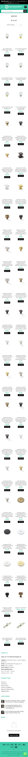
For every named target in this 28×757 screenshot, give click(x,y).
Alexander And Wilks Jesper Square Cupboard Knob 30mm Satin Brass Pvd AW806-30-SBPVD (20, 201)
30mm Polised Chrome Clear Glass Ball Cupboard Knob (21, 108)
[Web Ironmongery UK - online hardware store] (13, 7)
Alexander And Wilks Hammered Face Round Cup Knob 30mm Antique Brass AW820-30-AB (21, 295)
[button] (2, 7)
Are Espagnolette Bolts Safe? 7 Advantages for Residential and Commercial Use (13, 707)
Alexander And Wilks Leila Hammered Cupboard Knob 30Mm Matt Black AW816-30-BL (7, 609)
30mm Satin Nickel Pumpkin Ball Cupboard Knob (7, 50)
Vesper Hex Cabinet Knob (20, 607)
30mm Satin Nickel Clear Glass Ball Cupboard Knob (20, 79)
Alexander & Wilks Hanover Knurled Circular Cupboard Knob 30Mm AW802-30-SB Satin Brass (7, 170)
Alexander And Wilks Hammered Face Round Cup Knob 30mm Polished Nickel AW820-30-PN (20, 358)
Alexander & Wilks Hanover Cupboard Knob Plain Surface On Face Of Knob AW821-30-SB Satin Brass (21, 483)
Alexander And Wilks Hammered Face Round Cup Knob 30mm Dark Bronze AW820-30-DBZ (20, 327)
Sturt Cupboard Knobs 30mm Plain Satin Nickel (21, 639)
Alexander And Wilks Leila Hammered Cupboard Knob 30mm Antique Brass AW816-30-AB (7, 232)
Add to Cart (21, 611)
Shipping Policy (5, 691)
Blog (14, 749)
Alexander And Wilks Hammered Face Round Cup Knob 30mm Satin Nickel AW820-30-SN (21, 389)
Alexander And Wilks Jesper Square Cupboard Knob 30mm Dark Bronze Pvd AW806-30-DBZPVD (21, 169)
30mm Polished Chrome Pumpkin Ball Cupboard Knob (7, 79)
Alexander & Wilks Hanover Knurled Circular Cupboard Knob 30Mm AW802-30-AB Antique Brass (7, 139)
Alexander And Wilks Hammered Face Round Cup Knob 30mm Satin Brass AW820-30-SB (7, 389)
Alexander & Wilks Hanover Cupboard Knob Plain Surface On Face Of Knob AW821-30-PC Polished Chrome (20, 452)
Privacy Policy (4, 685)
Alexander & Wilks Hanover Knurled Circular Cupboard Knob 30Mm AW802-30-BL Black (20, 138)
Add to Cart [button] (7, 55)
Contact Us (4, 683)
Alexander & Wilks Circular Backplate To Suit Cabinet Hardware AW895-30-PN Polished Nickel (7, 578)
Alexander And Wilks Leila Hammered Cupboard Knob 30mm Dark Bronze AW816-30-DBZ (20, 232)
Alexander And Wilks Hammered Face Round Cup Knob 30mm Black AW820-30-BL (7, 327)
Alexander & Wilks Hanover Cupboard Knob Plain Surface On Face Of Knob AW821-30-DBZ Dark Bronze (7, 452)
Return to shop (14, 735)
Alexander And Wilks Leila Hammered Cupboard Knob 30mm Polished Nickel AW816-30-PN (7, 264)
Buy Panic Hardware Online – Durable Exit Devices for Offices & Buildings (15, 701)
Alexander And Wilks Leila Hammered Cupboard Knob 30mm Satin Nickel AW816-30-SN (7, 296)
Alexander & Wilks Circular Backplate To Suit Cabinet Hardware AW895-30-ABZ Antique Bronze (20, 515)
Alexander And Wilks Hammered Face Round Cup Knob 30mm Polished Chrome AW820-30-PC (7, 358)
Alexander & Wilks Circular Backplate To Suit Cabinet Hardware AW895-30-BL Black (7, 546)
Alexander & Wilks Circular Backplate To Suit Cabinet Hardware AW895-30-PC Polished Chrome (20, 547)
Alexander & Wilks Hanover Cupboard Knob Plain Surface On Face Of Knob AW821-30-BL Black (20, 420)
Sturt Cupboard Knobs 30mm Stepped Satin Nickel (7, 639)
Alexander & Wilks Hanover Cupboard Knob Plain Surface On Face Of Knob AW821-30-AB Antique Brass (7, 420)
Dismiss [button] (22, 3)
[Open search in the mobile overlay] (14, 11)
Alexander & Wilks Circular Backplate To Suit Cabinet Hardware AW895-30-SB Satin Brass (21, 577)
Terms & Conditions (6, 687)
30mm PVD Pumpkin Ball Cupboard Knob (20, 49)
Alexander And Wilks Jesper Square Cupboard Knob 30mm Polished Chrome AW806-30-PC (7, 201)
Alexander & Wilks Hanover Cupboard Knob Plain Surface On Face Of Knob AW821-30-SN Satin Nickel (7, 515)
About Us (3, 682)
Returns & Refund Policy (7, 689)
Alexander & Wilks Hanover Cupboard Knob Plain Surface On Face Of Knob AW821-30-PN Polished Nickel (7, 483)
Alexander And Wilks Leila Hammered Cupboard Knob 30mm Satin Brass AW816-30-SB (21, 263)
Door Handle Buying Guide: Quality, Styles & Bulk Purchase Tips (14, 712)
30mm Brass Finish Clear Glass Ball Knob (7, 107)
